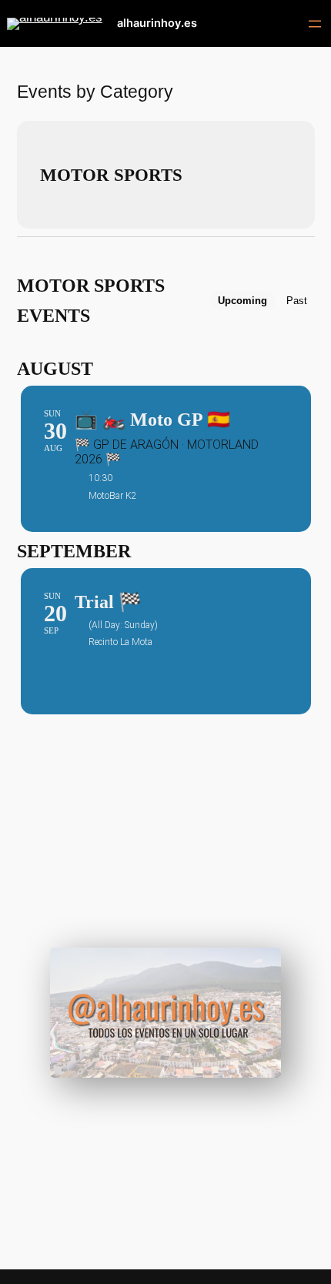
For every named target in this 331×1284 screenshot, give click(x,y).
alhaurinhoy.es (157, 23)
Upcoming (242, 300)
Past (296, 300)
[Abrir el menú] (315, 24)
